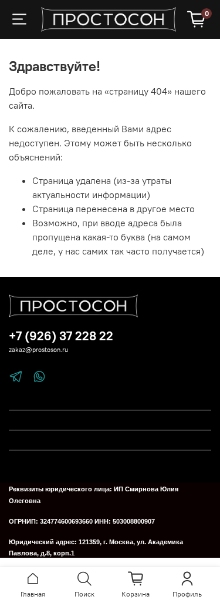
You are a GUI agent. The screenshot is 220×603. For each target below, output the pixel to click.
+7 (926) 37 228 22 (61, 336)
